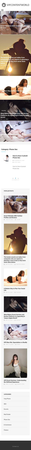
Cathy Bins (17, 162)
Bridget (18, 320)
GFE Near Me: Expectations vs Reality (13, 134)
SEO (5, 404)
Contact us (15, 446)
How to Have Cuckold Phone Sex (20, 157)
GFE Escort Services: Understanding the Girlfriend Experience (15, 381)
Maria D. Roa (20, 384)
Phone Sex (7, 419)
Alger (18, 219)
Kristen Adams (20, 264)
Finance (6, 430)
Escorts (4, 23)
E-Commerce (7, 425)
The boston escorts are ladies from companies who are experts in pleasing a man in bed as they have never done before (15, 60)
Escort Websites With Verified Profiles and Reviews (15, 27)
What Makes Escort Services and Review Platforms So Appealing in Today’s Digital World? (15, 115)
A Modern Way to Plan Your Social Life (14, 91)
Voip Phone (7, 398)
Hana (18, 344)
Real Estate (7, 414)
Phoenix (18, 292)
